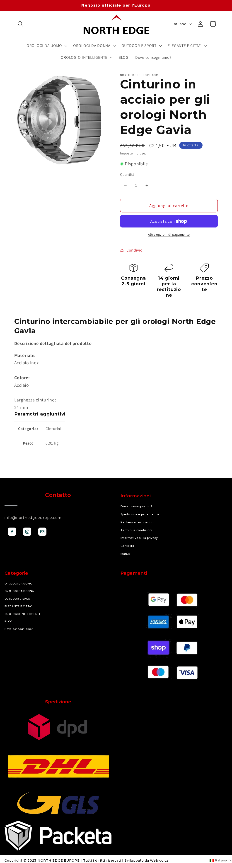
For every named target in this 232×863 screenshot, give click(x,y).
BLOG (8, 621)
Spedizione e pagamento (140, 514)
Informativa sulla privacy (139, 538)
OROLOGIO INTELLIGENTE (23, 614)
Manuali (126, 553)
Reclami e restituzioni (138, 522)
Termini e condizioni (136, 530)
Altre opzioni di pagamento (169, 234)
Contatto (127, 546)
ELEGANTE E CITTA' (18, 606)
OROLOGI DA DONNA (19, 591)
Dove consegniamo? (136, 506)
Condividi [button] (135, 250)
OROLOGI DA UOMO (18, 583)
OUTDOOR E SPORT (18, 598)
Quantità (127, 174)
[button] (20, 24)
